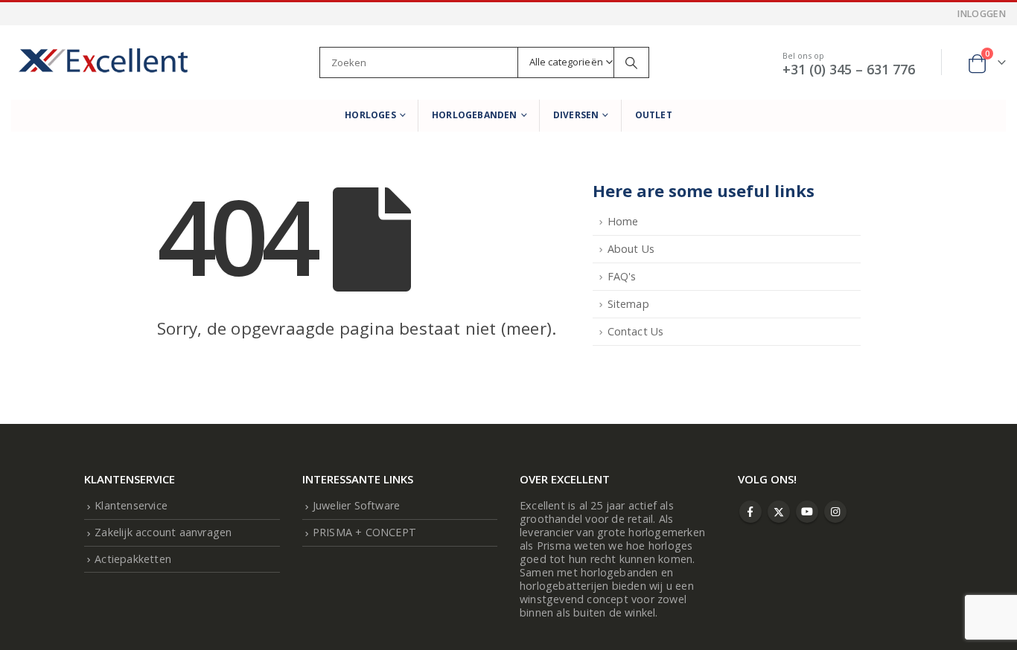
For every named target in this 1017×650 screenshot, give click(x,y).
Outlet (653, 115)
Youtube (807, 512)
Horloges (370, 115)
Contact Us (636, 331)
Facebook (750, 512)
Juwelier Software (356, 505)
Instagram (835, 512)
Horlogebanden (474, 115)
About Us (631, 249)
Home (623, 221)
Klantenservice (131, 505)
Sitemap (628, 304)
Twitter (779, 512)
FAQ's (622, 276)
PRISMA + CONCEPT (364, 532)
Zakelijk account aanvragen (163, 532)
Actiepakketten (133, 559)
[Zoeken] (631, 62)
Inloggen (981, 13)
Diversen (576, 115)
